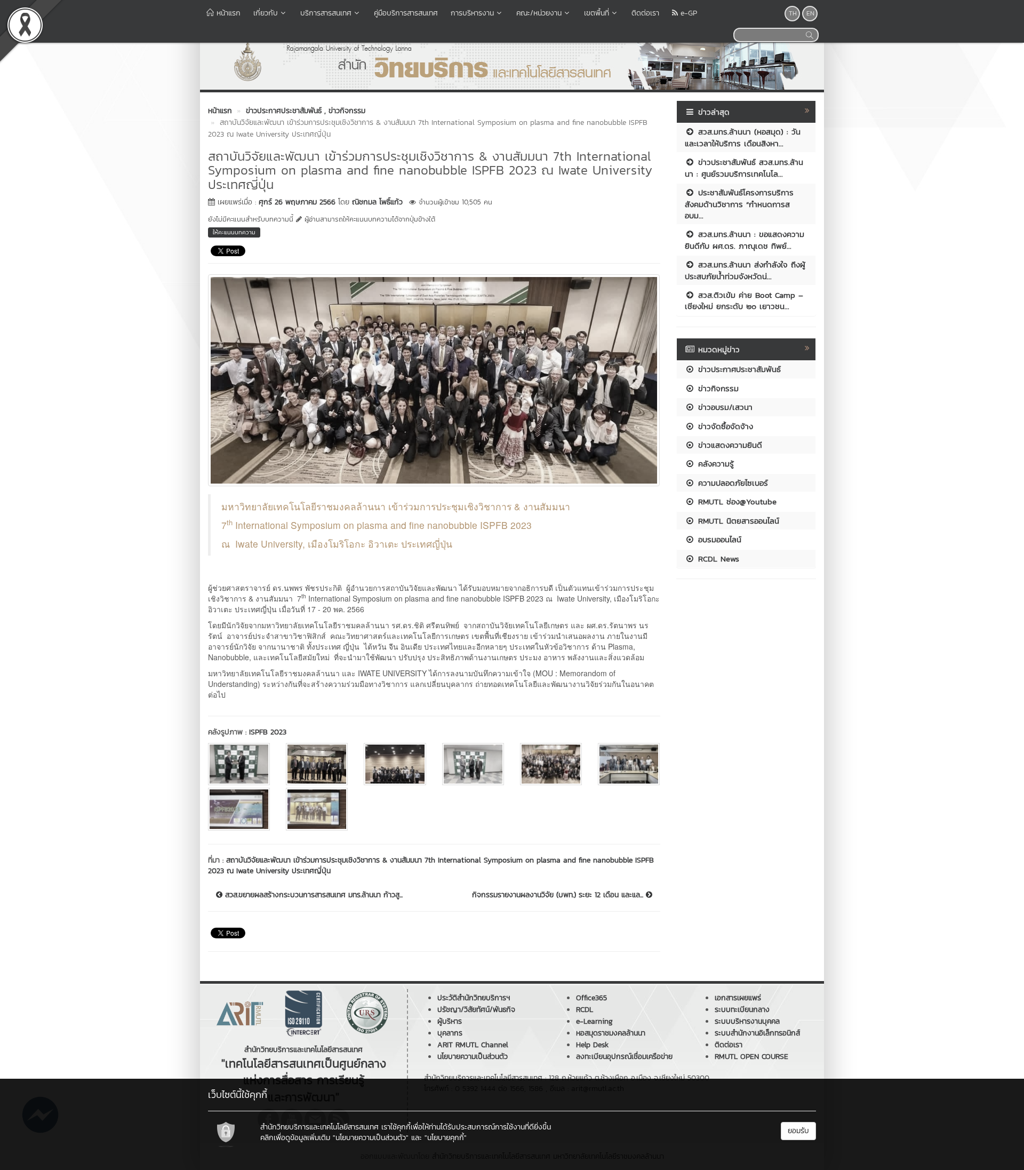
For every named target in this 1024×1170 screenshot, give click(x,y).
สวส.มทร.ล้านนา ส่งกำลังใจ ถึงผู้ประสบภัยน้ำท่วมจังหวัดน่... (745, 270)
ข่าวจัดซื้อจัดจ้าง (724, 426)
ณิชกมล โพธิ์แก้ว (377, 202)
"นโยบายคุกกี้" (446, 1137)
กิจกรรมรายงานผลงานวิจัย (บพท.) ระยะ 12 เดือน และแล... (559, 895)
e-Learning (594, 1021)
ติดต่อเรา (645, 13)
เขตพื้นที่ (596, 13)
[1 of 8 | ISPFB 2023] (239, 764)
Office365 (591, 997)
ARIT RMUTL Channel (472, 1044)
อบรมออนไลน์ (718, 539)
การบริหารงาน (472, 13)
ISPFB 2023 (267, 732)
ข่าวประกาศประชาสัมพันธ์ (738, 369)
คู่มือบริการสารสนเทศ (406, 13)
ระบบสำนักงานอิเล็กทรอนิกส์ (757, 1033)
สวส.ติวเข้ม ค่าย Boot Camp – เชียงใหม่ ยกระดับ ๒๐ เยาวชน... (744, 300)
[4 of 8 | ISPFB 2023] (473, 764)
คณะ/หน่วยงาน (539, 13)
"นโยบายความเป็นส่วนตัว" (371, 1137)
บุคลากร (449, 1033)
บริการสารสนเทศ (325, 13)
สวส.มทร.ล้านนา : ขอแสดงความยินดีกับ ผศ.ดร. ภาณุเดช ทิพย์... (744, 239)
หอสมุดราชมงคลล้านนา (610, 1033)
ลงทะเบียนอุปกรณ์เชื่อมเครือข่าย (624, 1056)
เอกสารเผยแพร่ (738, 997)
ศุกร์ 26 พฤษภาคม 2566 (297, 202)
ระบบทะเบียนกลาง (742, 1009)
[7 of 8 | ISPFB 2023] (239, 809)
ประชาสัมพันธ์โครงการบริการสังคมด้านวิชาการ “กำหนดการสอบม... (739, 204)
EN (810, 13)
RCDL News (717, 558)
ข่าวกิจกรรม (717, 388)
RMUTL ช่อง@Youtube (736, 501)
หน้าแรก (227, 13)
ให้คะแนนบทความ (234, 232)
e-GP (687, 13)
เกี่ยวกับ (265, 13)
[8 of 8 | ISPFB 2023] (317, 809)
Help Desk (592, 1044)
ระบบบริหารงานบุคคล (747, 1021)
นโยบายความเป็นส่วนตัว (472, 1056)
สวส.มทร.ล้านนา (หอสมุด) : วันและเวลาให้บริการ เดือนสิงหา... (743, 137)
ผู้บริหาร (449, 1021)
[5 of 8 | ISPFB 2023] (551, 764)
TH (793, 13)
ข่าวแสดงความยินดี (728, 445)
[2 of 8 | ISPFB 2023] (317, 764)
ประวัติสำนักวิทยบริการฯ (473, 997)
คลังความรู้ (714, 463)
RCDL (584, 1009)
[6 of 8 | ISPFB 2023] (629, 764)
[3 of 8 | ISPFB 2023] (395, 764)
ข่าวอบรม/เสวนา (724, 407)
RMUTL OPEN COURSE (751, 1056)
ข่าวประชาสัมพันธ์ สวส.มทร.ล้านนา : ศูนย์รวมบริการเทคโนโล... (744, 167)
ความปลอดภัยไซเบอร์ (731, 483)
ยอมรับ (798, 1130)
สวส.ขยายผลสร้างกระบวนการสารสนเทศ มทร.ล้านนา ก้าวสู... (312, 895)
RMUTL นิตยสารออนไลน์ (737, 521)
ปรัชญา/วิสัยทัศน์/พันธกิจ (476, 1009)
